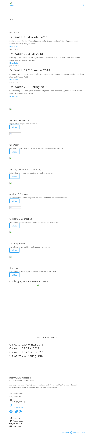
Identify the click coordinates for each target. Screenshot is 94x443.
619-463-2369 (17, 407)
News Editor (13, 46)
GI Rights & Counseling (20, 218)
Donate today (17, 421)
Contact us (16, 418)
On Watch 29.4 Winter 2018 (28, 37)
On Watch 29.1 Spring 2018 (28, 87)
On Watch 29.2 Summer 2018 (29, 70)
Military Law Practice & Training (25, 169)
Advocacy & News (17, 243)
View (14, 127)
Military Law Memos (19, 120)
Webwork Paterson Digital (73, 432)
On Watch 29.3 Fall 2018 (26, 54)
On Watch (14, 144)
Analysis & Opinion (18, 194)
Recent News (17, 426)
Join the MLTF (17, 424)
